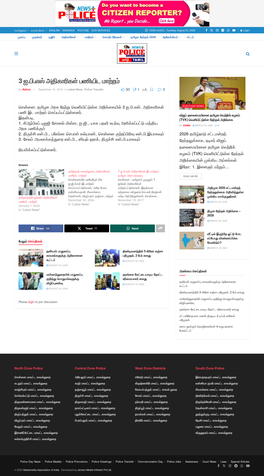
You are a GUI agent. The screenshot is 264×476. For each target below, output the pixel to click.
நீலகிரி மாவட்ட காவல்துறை (151, 420)
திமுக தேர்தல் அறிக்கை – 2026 (223, 213)
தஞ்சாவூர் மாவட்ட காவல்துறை (93, 389)
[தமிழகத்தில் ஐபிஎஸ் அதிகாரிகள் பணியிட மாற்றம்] (41, 182)
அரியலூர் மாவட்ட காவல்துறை (92, 377)
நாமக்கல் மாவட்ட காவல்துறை (152, 414)
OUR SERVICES (100, 30)
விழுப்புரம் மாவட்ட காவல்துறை (32, 420)
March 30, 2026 (203, 125)
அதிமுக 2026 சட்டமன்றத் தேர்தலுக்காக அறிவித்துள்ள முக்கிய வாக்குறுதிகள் (225, 192)
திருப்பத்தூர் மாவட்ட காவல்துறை (33, 414)
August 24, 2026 (58, 265)
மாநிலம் (89, 37)
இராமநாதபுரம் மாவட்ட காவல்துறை (216, 377)
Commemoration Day (150, 461)
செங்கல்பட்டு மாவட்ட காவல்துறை (34, 395)
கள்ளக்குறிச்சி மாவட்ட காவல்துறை (35, 439)
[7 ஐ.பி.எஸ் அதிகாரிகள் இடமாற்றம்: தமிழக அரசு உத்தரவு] (143, 187)
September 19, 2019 (50, 89)
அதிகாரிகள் (68, 37)
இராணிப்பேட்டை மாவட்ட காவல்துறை (36, 432)
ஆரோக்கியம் (170, 37)
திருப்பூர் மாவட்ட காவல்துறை (152, 408)
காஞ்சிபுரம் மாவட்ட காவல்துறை (32, 389)
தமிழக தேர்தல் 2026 (143, 37)
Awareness (191, 461)
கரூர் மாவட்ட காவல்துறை (90, 383)
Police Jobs (174, 461)
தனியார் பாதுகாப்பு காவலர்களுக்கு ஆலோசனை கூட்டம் (64, 255)
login (31, 302)
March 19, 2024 (218, 247)
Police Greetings (102, 461)
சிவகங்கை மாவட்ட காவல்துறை (214, 389)
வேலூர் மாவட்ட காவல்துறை (30, 426)
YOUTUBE (83, 30)
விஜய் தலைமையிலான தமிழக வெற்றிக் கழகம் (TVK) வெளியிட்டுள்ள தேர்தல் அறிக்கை (209, 117)
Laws (223, 461)
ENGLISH (54, 30)
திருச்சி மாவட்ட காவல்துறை (91, 395)
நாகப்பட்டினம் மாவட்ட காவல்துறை (95, 408)
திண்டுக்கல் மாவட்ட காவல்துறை (215, 395)
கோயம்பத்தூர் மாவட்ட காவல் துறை (156, 389)
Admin (26, 89)
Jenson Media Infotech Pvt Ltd (94, 469)
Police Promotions (77, 461)
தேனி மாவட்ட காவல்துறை (211, 420)
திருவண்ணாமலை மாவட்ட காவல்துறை (37, 402)
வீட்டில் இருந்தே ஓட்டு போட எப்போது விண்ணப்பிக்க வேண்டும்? (224, 238)
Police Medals (53, 461)
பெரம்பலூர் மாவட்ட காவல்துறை (93, 420)
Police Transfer (94, 89)
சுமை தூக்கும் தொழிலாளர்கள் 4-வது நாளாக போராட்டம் (206, 328)
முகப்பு (21, 37)
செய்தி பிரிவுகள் (112, 37)
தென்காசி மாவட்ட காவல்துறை (214, 408)
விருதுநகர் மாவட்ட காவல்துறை (214, 432)
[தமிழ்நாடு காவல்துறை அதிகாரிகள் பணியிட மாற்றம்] (93, 187)
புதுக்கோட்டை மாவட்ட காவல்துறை (95, 414)
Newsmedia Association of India (41, 469)
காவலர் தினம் (38, 30)
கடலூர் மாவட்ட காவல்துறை (30, 383)
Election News (193, 106)
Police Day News (30, 461)
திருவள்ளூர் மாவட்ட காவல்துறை (33, 408)
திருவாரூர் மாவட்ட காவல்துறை (93, 402)
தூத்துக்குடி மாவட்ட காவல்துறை (215, 414)
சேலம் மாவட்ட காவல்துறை (150, 395)
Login (246, 30)
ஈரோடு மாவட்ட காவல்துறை (151, 377)
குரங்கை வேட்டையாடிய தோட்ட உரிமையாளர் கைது (143, 276)
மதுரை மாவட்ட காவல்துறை (212, 426)
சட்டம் (190, 37)
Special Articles (240, 461)
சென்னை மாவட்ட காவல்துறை (32, 377)
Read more (190, 176)
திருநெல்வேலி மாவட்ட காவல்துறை (216, 402)
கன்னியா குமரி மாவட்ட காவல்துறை (217, 383)
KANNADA (68, 30)
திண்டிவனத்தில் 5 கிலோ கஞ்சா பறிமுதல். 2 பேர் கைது (143, 253)
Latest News (75, 89)
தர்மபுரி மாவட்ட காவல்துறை (151, 402)
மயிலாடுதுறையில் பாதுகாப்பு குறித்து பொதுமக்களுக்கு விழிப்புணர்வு (64, 278)
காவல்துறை (20, 30)
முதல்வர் (37, 37)
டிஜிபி (52, 37)
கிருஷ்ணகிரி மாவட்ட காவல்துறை (154, 383)
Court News (209, 461)
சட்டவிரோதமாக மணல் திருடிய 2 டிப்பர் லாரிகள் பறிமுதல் (207, 318)
